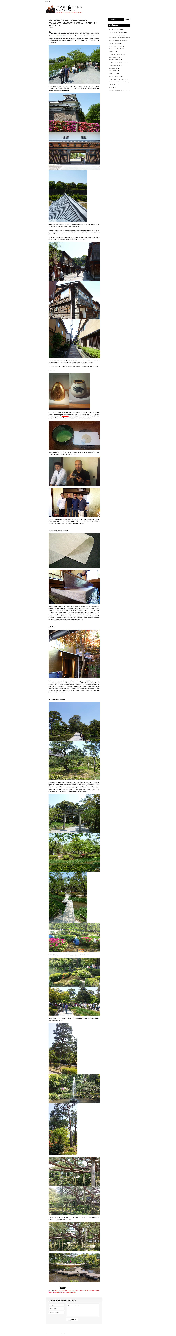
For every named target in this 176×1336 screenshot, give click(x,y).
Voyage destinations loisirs (117, 90)
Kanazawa (92, 1290)
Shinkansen (69, 1292)
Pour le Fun (112, 73)
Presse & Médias (114, 76)
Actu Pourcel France (116, 35)
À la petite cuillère (115, 29)
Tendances (112, 84)
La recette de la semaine (116, 62)
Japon (56, 1290)
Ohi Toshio (62, 1292)
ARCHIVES (47, 1)
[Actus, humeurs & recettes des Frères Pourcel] (64, 13)
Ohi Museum (56, 1292)
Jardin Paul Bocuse (73, 1290)
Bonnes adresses (58, 29)
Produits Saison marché (116, 79)
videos (111, 87)
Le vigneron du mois (115, 65)
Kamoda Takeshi (84, 1290)
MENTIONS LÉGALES (126, 1332)
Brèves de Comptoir (115, 49)
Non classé (112, 71)
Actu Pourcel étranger (116, 32)
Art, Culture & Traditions (117, 40)
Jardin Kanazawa (62, 1290)
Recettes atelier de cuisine (117, 82)
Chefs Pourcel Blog (57, 1332)
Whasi (73, 1292)
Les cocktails (113, 68)
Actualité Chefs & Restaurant (118, 37)
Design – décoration (115, 54)
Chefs (111, 51)
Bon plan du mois (114, 43)
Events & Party (113, 60)
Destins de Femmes (115, 57)
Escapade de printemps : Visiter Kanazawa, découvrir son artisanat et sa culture (73, 23)
